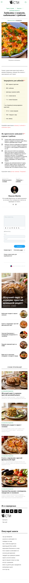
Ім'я (5, 234)
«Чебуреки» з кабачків (19, 180)
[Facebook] (13, 204)
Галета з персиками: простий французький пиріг (10, 324)
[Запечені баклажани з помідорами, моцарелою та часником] (24, 335)
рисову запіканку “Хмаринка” (18, 171)
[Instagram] (15, 204)
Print (24, 80)
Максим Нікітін (11, 20)
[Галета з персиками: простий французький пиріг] (24, 324)
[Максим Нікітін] (14, 189)
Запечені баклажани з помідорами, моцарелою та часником (9, 335)
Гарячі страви (10, 8)
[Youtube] (20, 511)
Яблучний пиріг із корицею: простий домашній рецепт (13, 300)
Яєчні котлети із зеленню (6, 180)
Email (6, 239)
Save (24, 63)
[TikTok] (16, 511)
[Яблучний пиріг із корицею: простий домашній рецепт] (14, 290)
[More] (26, 63)
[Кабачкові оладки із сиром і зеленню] (24, 314)
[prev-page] (22, 275)
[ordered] (14, 228)
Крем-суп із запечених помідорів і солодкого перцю (10, 355)
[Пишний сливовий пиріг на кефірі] (24, 345)
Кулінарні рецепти (14, 10)
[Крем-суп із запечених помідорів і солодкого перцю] (24, 355)
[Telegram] (11, 511)
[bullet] (16, 228)
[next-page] (25, 275)
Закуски (19, 8)
